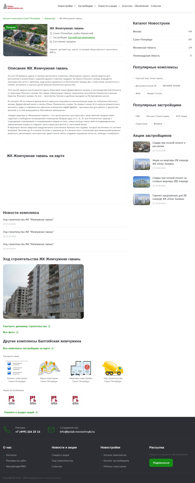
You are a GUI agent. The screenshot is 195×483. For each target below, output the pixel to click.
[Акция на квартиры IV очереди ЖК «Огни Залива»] (141, 164)
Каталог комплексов (115, 455)
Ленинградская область (146, 55)
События (156, 5)
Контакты (11, 455)
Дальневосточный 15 (146, 85)
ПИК (138, 116)
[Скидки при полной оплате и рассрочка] (141, 146)
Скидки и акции (60, 455)
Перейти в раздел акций (19, 412)
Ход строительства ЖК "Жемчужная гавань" (28, 219)
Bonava (158, 123)
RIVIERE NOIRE (171, 85)
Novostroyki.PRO (16, 466)
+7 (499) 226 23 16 (27, 431)
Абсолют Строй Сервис (158, 116)
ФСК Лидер (181, 116)
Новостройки (65, 5)
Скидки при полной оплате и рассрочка (168, 144)
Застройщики (85, 5)
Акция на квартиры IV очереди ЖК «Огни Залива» (170, 162)
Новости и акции (107, 5)
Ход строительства (62, 460)
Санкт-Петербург (142, 39)
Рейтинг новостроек (115, 466)
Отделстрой (141, 123)
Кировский (50, 18)
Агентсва (127, 5)
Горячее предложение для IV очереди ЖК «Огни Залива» (169, 197)
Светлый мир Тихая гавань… (150, 78)
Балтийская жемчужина (81, 37)
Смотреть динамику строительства (25, 326)
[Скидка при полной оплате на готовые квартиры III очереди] (141, 182)
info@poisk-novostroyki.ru (77, 431)
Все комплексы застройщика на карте (26, 348)
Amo (138, 93)
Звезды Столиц (154, 93)
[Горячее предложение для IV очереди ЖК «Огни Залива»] (141, 199)
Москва (137, 31)
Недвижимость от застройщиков (45, 477)
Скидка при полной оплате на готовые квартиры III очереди (170, 179)
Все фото (9, 332)
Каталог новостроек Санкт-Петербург (21, 18)
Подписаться (161, 462)
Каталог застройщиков (116, 460)
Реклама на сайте (16, 460)
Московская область (144, 47)
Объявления (142, 5)
